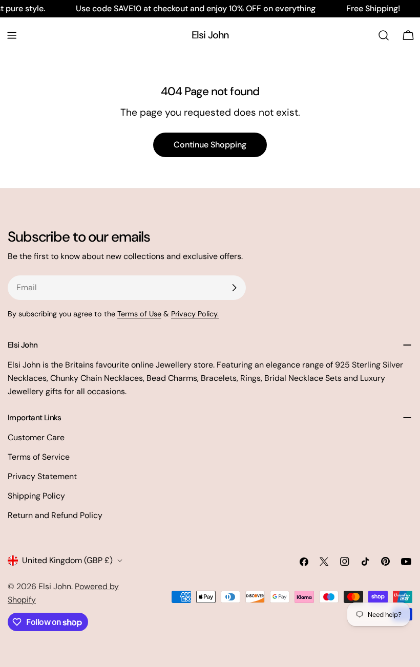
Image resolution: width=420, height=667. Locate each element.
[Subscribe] (234, 287)
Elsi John (210, 35)
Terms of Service (39, 456)
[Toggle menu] (12, 35)
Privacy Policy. (195, 313)
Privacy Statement (42, 476)
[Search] (383, 35)
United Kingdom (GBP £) (67, 560)
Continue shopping (210, 144)
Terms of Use (139, 313)
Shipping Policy (36, 495)
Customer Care (36, 437)
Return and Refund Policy (55, 515)
